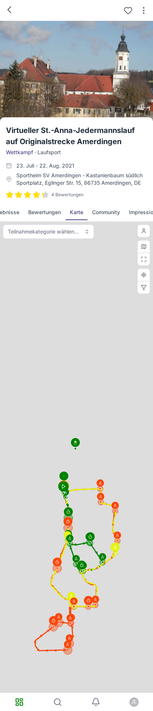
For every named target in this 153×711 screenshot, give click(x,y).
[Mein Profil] (134, 702)
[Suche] (57, 702)
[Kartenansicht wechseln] (143, 246)
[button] (117, 536)
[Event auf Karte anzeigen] (143, 275)
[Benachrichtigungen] (95, 702)
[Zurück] (9, 10)
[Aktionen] (144, 10)
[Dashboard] (19, 702)
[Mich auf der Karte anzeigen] (143, 231)
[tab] (44, 212)
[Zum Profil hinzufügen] (128, 10)
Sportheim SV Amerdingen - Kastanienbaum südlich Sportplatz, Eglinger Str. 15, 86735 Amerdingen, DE (79, 179)
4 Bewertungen (67, 194)
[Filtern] (143, 287)
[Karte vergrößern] (143, 259)
